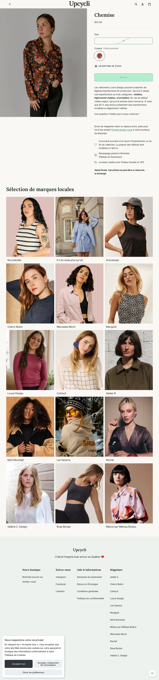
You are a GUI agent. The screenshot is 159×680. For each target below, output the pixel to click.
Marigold (114, 612)
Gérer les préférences (33, 672)
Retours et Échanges (87, 584)
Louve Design (117, 598)
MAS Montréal (117, 619)
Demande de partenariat (89, 577)
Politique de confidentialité (90, 598)
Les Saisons (116, 605)
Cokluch (114, 591)
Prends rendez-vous (121, 129)
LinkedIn (60, 591)
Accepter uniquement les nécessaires (48, 664)
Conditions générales (87, 591)
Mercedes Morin (118, 634)
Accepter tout (18, 664)
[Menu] (9, 4)
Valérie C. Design (118, 655)
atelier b (114, 577)
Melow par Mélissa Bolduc (123, 627)
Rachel (113, 641)
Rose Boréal (116, 648)
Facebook (61, 584)
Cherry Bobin (116, 584)
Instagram (61, 577)
